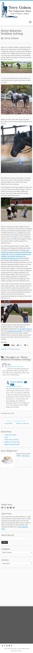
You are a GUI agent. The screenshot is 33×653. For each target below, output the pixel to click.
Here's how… (26, 456)
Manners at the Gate (23, 423)
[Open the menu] (30, 22)
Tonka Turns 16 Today (11, 439)
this (15, 237)
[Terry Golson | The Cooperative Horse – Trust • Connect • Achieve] (16, 9)
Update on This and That (12, 442)
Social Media (7, 423)
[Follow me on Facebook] (2, 508)
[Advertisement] (16, 486)
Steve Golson (18, 650)
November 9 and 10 (25, 329)
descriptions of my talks (14, 331)
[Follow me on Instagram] (5, 508)
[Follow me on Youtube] (11, 508)
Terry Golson (16, 349)
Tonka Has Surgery (10, 435)
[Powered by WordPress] (24, 648)
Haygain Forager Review (11, 444)
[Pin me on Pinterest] (8, 508)
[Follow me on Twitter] (14, 508)
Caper (6, 437)
